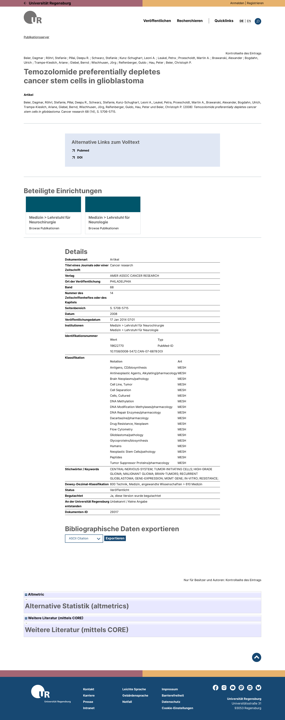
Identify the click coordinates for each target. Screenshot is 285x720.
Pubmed (83, 150)
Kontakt (88, 689)
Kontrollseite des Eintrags (243, 53)
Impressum (170, 689)
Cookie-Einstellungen (177, 708)
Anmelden (237, 3)
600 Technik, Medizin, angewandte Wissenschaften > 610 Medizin (156, 484)
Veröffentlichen (157, 21)
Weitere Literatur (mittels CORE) (55, 618)
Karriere (89, 695)
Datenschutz (171, 701)
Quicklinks (224, 21)
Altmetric (35, 594)
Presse (88, 701)
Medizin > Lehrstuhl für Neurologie (134, 330)
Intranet (89, 708)
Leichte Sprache (134, 689)
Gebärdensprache (135, 695)
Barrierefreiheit (173, 695)
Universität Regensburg (50, 3)
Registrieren (255, 3)
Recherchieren (190, 21)
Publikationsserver (36, 37)
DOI (79, 157)
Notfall (127, 701)
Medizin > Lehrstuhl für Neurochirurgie (137, 325)
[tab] (142, 606)
